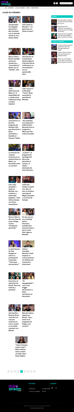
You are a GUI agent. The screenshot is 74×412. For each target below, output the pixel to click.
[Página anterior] (8, 371)
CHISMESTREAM (34, 8)
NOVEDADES (11, 8)
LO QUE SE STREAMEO (20, 8)
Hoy (6, 8)
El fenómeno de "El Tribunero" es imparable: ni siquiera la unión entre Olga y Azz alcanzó (65, 29)
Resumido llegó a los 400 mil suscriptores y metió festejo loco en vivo (65, 21)
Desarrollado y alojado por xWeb (37, 408)
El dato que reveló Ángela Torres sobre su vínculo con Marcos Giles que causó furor (65, 60)
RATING (28, 8)
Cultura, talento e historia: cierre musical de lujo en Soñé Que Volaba (65, 54)
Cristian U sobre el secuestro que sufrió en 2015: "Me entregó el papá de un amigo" (65, 47)
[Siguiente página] (34, 371)
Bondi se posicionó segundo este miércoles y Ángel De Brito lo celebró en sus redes (65, 35)
